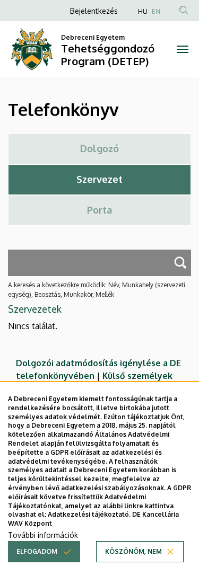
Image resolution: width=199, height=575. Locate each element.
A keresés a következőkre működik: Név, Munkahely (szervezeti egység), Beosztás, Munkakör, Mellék (96, 289)
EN (156, 11)
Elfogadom (36, 551)
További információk (43, 534)
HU (143, 11)
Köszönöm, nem (133, 551)
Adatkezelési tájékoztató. (89, 514)
